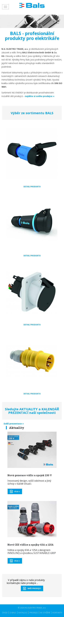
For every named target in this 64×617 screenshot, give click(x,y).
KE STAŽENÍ (45, 612)
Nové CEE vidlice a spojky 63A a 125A (30, 544)
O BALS (13, 612)
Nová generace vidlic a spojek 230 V (29, 475)
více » (17, 491)
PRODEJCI (33, 612)
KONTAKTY (57, 612)
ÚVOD (4, 612)
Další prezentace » (14, 423)
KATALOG (23, 612)
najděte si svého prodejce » (39, 96)
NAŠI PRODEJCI (34, 588)
